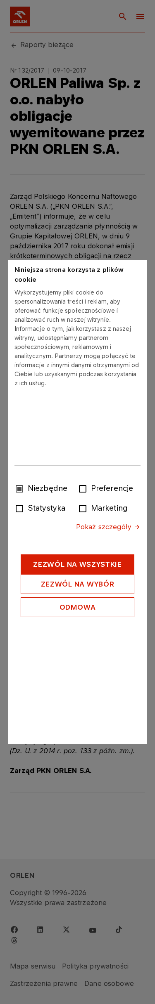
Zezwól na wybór (77, 584)
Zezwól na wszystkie (77, 564)
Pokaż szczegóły (103, 527)
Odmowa (78, 607)
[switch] (84, 488)
